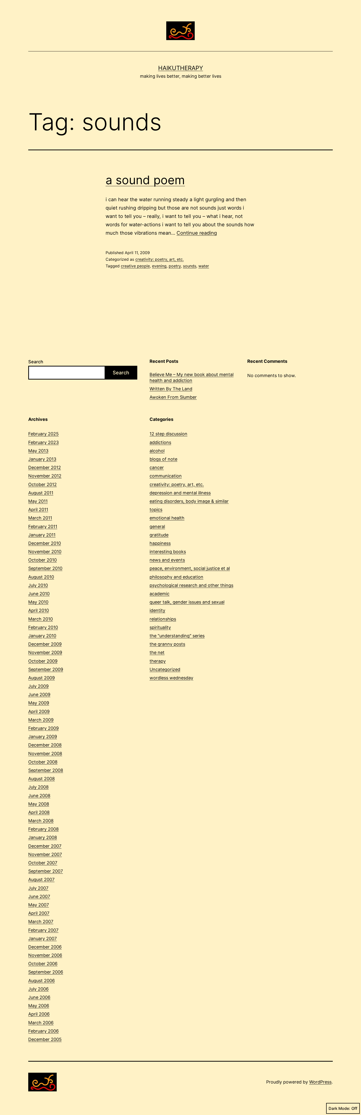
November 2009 (45, 652)
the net (157, 652)
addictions (160, 442)
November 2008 (45, 753)
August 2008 (41, 778)
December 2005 (45, 1039)
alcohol (157, 450)
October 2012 (42, 484)
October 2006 (42, 963)
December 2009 (45, 644)
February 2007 (43, 930)
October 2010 (42, 560)
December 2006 (45, 946)
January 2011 (42, 534)
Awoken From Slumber (173, 397)
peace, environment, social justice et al (190, 568)
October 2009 (42, 661)
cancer (157, 467)
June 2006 (39, 997)
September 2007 (45, 871)
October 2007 (42, 862)
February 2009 (43, 728)
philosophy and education (176, 577)
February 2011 (42, 526)
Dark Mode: (339, 1108)
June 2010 (39, 593)
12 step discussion (168, 433)
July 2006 (38, 989)
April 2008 (39, 812)
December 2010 (44, 543)
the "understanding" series (177, 635)
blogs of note (163, 459)
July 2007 (38, 888)
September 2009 (45, 669)
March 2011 (40, 517)
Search (35, 361)
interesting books (168, 551)
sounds (189, 265)
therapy (158, 661)
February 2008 (43, 829)
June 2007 (39, 896)
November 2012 (44, 475)
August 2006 (41, 980)
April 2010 (38, 610)
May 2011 (38, 501)
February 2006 (43, 1031)
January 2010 (42, 635)
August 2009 (41, 677)
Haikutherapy (180, 68)
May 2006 (38, 1005)
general (157, 526)
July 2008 (38, 787)
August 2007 (41, 879)
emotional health (167, 517)
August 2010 (41, 577)
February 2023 (43, 442)
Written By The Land (171, 388)
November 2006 (45, 955)
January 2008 (42, 837)
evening (159, 265)
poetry (175, 265)
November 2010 (44, 551)
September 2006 (45, 972)
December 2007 (44, 846)
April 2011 (38, 509)
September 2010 (45, 568)
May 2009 (38, 702)
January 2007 (42, 938)
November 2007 (45, 854)
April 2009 (39, 711)
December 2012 (44, 467)
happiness (160, 543)
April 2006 (39, 1014)
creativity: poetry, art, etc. (159, 259)
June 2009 (39, 694)
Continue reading (197, 233)
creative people (135, 265)
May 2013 (38, 450)
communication (166, 475)
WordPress (320, 1081)
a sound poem (145, 180)
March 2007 (40, 921)
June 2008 (39, 795)
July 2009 (38, 686)
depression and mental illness (180, 492)
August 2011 (40, 492)
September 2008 (45, 770)
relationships (163, 619)
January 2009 (42, 736)
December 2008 (45, 745)
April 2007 (38, 913)
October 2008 (42, 761)
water (203, 265)
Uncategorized (165, 669)
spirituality (160, 627)
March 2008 (41, 820)
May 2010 (38, 602)
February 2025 (43, 433)
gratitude (159, 534)
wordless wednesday (171, 677)
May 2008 (38, 804)
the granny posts (167, 644)
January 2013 (42, 459)
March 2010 (40, 619)
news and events (167, 560)
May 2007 (38, 904)
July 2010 (38, 585)
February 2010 (43, 627)
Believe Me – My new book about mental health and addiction (192, 377)
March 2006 (41, 1022)
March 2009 (41, 719)
